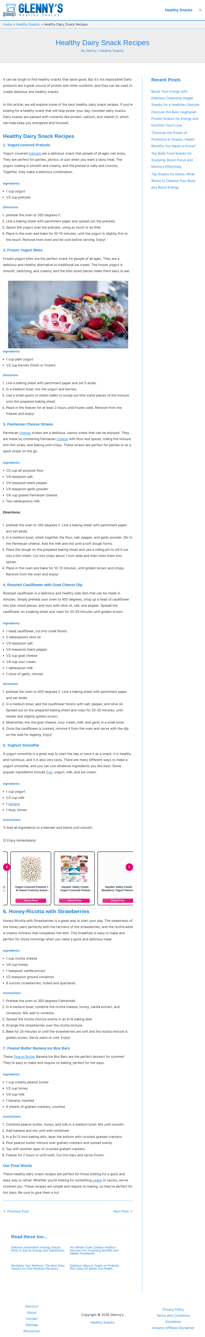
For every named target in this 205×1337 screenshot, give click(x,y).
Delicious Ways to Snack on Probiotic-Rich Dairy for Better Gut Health (95, 1267)
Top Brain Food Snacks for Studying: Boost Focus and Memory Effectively (172, 160)
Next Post (123, 1211)
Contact (32, 1319)
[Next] (129, 867)
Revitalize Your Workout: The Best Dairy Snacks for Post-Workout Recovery (38, 1267)
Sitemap (31, 1325)
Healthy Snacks (178, 10)
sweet (97, 1180)
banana (14, 804)
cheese (25, 433)
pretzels (35, 153)
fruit (49, 772)
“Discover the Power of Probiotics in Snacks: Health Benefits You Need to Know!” (173, 139)
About (31, 1312)
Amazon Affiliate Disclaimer (173, 1328)
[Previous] (7, 867)
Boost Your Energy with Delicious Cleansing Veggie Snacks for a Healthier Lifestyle (175, 98)
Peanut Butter (24, 1057)
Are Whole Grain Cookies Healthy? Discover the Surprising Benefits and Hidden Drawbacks (94, 1250)
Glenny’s (31, 1306)
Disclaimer (173, 1322)
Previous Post (16, 1211)
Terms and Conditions (173, 1315)
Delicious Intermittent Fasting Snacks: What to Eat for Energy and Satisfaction (37, 1249)
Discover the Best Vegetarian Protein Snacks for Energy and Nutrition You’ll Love (174, 118)
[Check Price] (24, 900)
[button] (200, 10)
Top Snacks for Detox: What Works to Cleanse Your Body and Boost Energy (173, 180)
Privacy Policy (173, 1309)
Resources (31, 1331)
